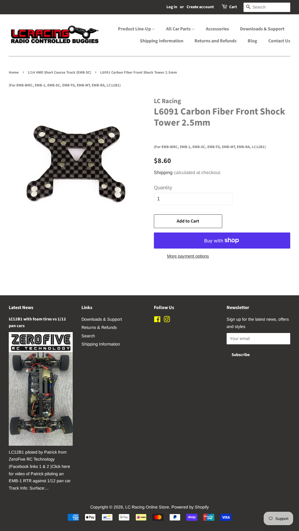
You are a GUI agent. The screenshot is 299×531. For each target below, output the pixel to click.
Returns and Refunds (215, 41)
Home (14, 72)
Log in (171, 7)
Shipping (163, 172)
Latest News (21, 307)
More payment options (188, 256)
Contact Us (279, 41)
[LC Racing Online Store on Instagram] (167, 320)
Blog (252, 41)
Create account (200, 7)
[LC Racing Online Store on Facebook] (157, 320)
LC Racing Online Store (147, 507)
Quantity (163, 187)
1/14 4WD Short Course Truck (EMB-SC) (59, 72)
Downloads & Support (262, 29)
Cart (233, 7)
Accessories (217, 29)
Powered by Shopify (190, 507)
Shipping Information (161, 41)
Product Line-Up (135, 29)
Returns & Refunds (99, 327)
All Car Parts (179, 29)
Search (88, 336)
